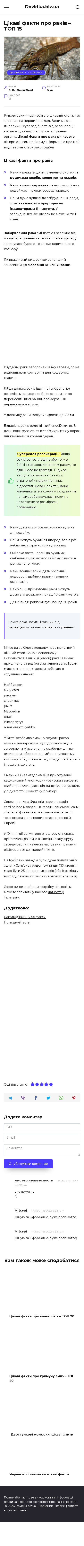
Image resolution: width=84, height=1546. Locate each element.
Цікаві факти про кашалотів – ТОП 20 (41, 1316)
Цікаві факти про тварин (26, 72)
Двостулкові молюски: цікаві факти (42, 1434)
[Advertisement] (42, 316)
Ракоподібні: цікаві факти (25, 917)
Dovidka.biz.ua (42, 6)
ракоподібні (44, 147)
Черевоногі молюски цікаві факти (39, 1474)
